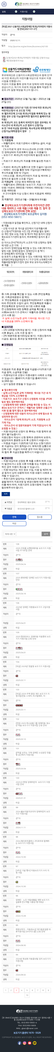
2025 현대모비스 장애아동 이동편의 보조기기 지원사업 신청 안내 (33, 638)
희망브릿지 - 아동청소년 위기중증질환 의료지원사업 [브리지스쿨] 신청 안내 (33, 930)
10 (27, 995)
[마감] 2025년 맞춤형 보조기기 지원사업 (33, 666)
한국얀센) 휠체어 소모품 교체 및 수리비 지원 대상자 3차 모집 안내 (28, 509)
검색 (46, 534)
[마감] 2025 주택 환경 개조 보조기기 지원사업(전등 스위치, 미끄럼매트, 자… (33, 695)
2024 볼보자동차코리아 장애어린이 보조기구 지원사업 (33, 813)
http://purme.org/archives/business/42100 (28, 46)
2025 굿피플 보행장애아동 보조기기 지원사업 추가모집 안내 (33, 549)
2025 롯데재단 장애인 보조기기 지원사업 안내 (33, 579)
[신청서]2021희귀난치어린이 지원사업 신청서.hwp (27, 58)
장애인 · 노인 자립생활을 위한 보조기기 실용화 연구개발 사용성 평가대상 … (32, 901)
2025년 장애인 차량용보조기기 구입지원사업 (33, 608)
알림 (4, 11)
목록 (5, 494)
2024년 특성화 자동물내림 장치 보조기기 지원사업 (33, 960)
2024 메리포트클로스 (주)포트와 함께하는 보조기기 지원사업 (32, 842)
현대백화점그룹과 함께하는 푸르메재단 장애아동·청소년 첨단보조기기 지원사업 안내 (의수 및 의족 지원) (28, 502)
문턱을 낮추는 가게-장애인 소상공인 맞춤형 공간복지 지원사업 (33, 754)
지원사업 (24, 11)
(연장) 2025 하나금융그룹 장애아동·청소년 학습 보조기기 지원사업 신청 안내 (33, 724)
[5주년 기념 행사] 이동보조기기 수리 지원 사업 (32, 872)
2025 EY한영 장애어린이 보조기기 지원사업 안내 (33, 783)
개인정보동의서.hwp (14, 61)
